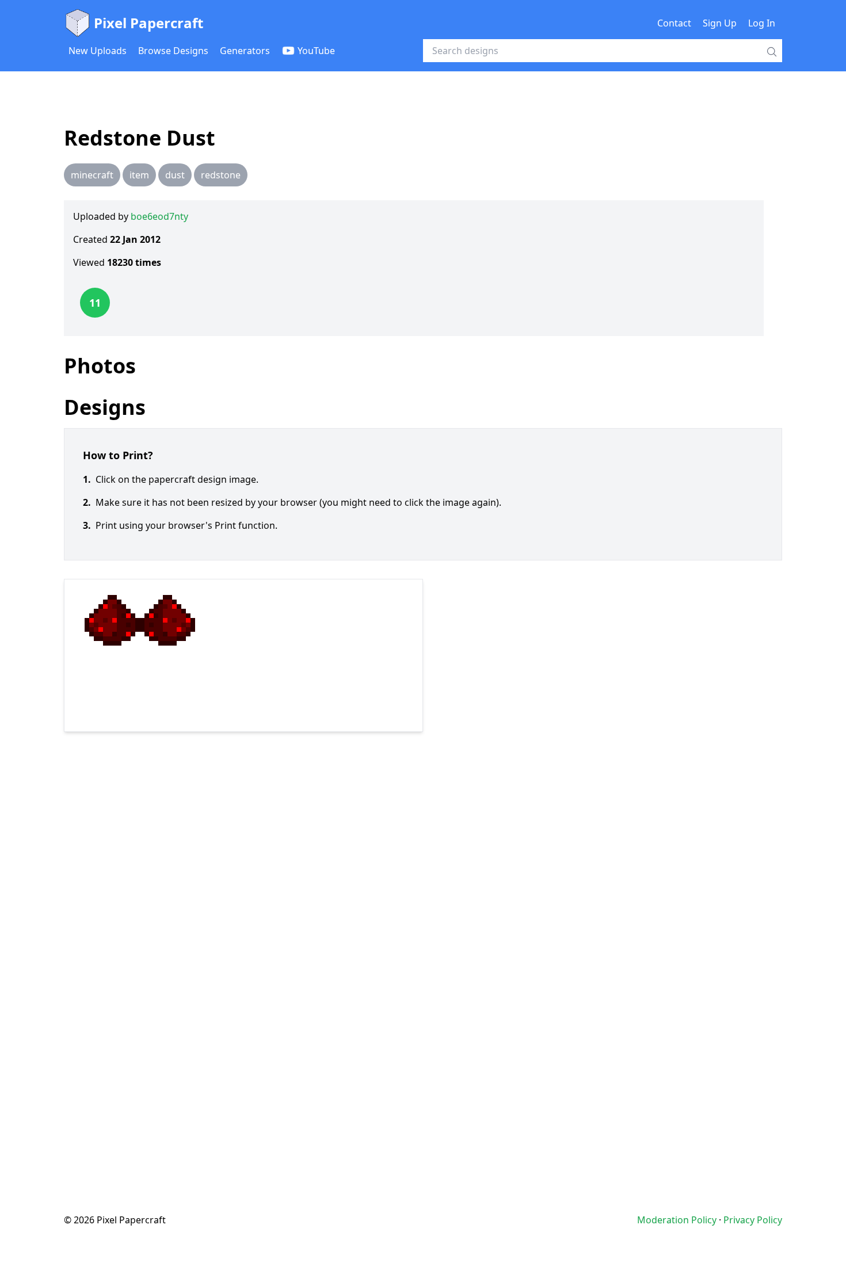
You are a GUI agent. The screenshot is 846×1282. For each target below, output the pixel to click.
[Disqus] (423, 949)
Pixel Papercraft (148, 22)
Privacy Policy (752, 1220)
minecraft (92, 175)
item (139, 175)
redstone (221, 175)
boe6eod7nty (159, 216)
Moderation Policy (677, 1220)
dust (175, 175)
